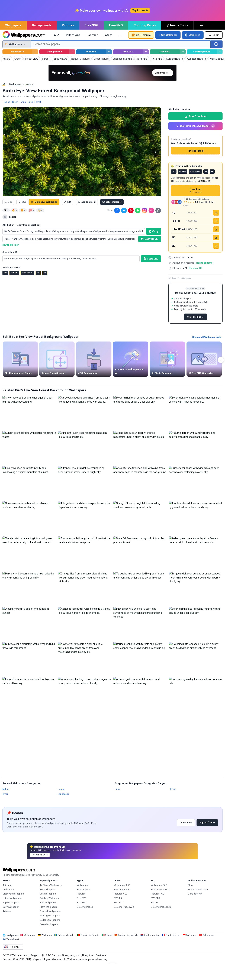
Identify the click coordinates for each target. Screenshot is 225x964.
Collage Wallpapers (50, 920)
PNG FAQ (155, 902)
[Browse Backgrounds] (72, 51)
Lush (30, 102)
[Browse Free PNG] (183, 51)
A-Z (56, 35)
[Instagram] (144, 210)
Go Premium (143, 35)
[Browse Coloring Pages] (220, 51)
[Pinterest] (131, 210)
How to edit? (195, 268)
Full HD (14, 273)
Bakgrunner (208, 935)
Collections (72, 35)
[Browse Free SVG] (146, 51)
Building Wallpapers (50, 898)
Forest (37, 102)
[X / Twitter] (124, 210)
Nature (29, 84)
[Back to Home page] (23, 35)
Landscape (63, 793)
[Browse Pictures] (109, 51)
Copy (155, 231)
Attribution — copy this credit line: (21, 225)
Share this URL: (11, 252)
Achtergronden (151, 935)
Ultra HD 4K (27, 273)
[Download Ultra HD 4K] (216, 229)
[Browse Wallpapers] (35, 51)
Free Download (198, 116)
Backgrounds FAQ (160, 889)
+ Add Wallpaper (168, 35)
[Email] (151, 210)
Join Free (194, 35)
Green (15, 102)
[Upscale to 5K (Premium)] (216, 237)
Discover (92, 35)
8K (45, 273)
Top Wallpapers (11, 902)
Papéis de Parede (90, 935)
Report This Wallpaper (181, 278)
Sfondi (108, 935)
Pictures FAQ (157, 893)
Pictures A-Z (120, 893)
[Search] (217, 44)
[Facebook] (117, 210)
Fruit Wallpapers (48, 902)
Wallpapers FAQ (159, 885)
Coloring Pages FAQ (161, 907)
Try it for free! (195, 150)
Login (216, 35)
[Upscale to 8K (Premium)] (216, 246)
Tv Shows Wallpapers (51, 885)
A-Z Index (8, 885)
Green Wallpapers (49, 924)
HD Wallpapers (47, 889)
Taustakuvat (12, 939)
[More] (202, 25)
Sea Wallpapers (48, 893)
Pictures (68, 25)
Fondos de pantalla (128, 935)
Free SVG (91, 25)
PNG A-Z (118, 902)
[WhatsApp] (137, 210)
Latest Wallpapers (12, 898)
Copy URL (152, 258)
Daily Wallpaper (10, 907)
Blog (190, 885)
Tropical (6, 102)
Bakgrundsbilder (66, 935)
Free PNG (116, 25)
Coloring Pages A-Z (124, 907)
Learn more (186, 822)
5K (38, 273)
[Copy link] (158, 210)
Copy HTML (151, 239)
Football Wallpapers (50, 911)
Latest (108, 35)
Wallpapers (13, 25)
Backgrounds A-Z (123, 889)
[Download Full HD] (216, 221)
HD (5, 273)
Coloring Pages (145, 25)
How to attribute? (10, 245)
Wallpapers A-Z (122, 885)
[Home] (3, 84)
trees (172, 789)
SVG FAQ (155, 898)
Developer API (195, 893)
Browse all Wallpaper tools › (207, 337)
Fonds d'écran (173, 935)
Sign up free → (207, 822)
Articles (7, 911)
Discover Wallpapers (13, 893)
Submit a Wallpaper (198, 889)
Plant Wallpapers (48, 907)
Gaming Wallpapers (50, 915)
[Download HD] (216, 213)
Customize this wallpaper (197, 126)
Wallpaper (46, 935)
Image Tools (179, 25)
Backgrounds (41, 25)
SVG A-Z (118, 898)
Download (195, 191)
